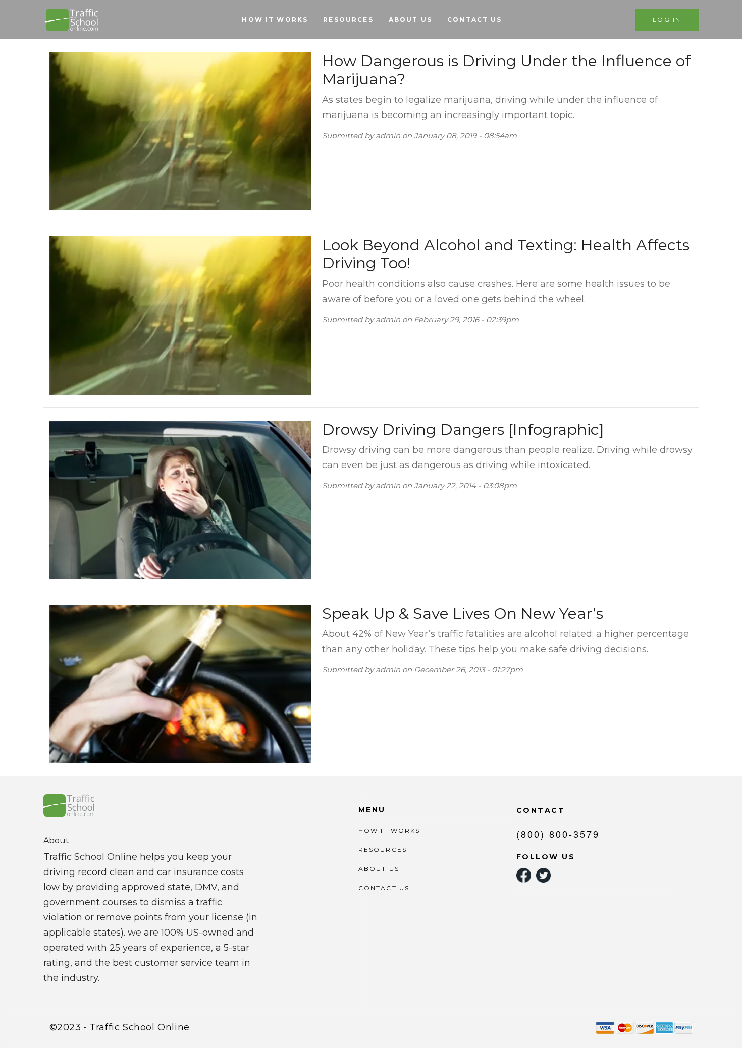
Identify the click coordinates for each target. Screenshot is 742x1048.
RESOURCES (348, 19)
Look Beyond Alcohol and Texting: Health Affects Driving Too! (506, 254)
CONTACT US (474, 19)
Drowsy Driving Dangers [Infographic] (463, 429)
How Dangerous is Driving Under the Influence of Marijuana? (506, 69)
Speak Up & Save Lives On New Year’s (462, 613)
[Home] (72, 19)
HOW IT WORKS (275, 19)
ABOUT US (410, 19)
